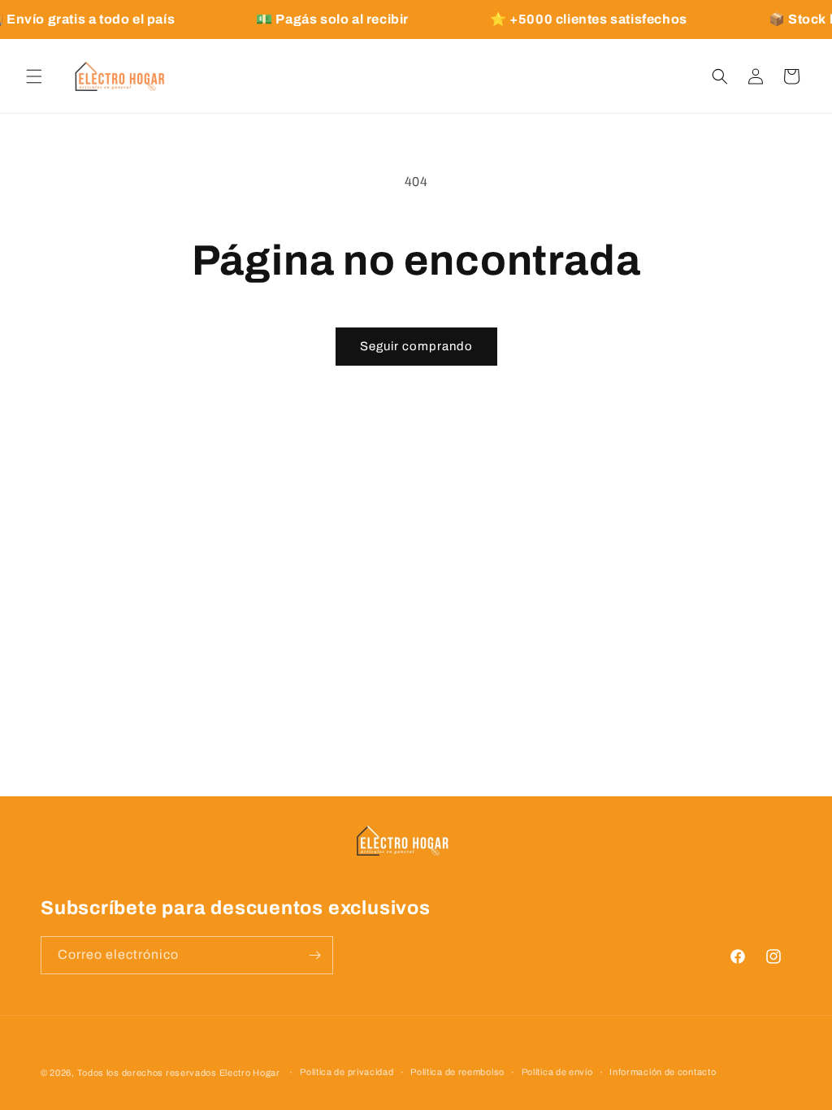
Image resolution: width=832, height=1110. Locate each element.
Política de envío (557, 1072)
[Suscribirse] (314, 955)
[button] (34, 76)
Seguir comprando (416, 346)
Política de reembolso (457, 1072)
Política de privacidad (346, 1072)
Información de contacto (662, 1072)
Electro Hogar (249, 1072)
